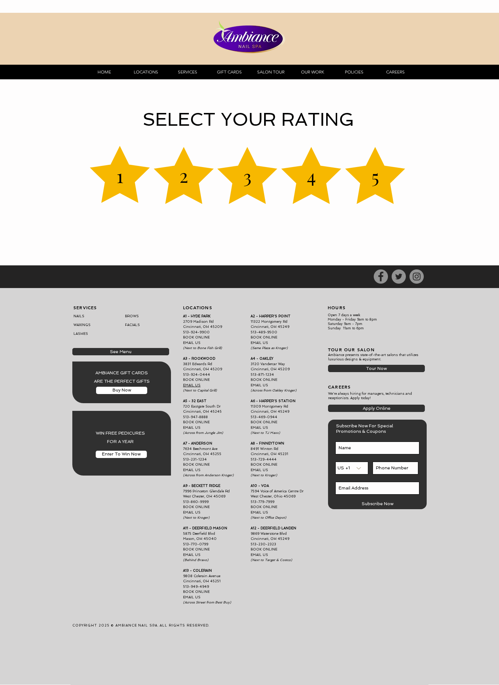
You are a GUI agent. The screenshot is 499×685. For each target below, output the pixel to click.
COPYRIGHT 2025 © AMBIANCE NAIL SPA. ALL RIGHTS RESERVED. (140, 625)
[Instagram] (417, 276)
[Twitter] (399, 276)
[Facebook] (381, 276)
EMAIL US (259, 385)
